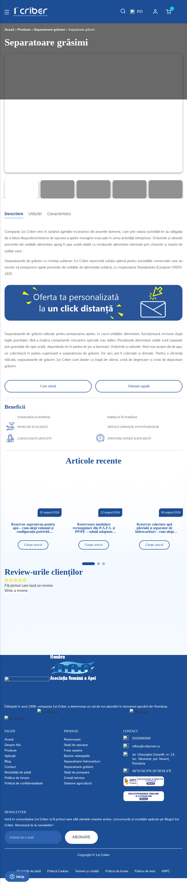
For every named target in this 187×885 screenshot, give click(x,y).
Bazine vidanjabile (77, 755)
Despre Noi (13, 744)
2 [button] (98, 563)
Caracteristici (59, 214)
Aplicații (10, 755)
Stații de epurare (76, 744)
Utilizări (35, 214)
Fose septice (73, 750)
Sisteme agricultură (78, 783)
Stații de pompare (76, 772)
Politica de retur (145, 871)
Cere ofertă (48, 386)
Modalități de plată (18, 772)
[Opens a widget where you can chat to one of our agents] (17, 877)
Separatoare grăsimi (49, 29)
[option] (93, 118)
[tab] (14, 214)
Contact (10, 766)
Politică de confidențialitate (24, 783)
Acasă (9, 29)
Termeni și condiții (87, 871)
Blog (8, 761)
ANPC (166, 871)
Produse (24, 29)
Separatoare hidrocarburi (82, 761)
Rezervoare (72, 739)
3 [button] (103, 563)
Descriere (14, 214)
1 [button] (88, 563)
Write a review (16, 591)
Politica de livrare (17, 777)
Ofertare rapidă (139, 386)
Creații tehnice (74, 777)
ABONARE (81, 837)
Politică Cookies (58, 871)
